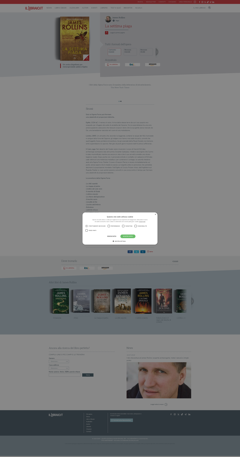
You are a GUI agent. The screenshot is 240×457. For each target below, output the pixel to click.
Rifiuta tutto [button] (111, 236)
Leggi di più (142, 221)
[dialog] (120, 228)
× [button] (155, 214)
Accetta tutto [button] (128, 236)
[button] (120, 241)
